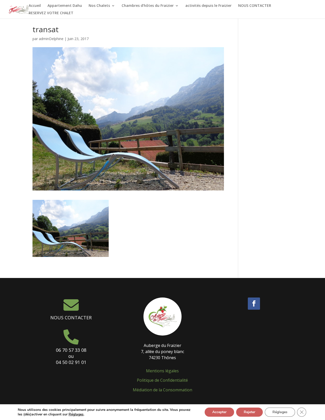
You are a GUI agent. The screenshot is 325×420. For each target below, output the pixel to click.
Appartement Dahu (64, 6)
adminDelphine (51, 38)
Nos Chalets (99, 6)
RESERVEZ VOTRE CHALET (51, 13)
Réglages (76, 414)
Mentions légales (162, 371)
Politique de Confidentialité (162, 380)
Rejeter (249, 412)
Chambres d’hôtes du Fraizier (148, 6)
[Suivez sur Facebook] (254, 304)
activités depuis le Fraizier (208, 6)
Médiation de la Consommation (162, 390)
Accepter (219, 412)
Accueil (35, 6)
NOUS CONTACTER (254, 6)
